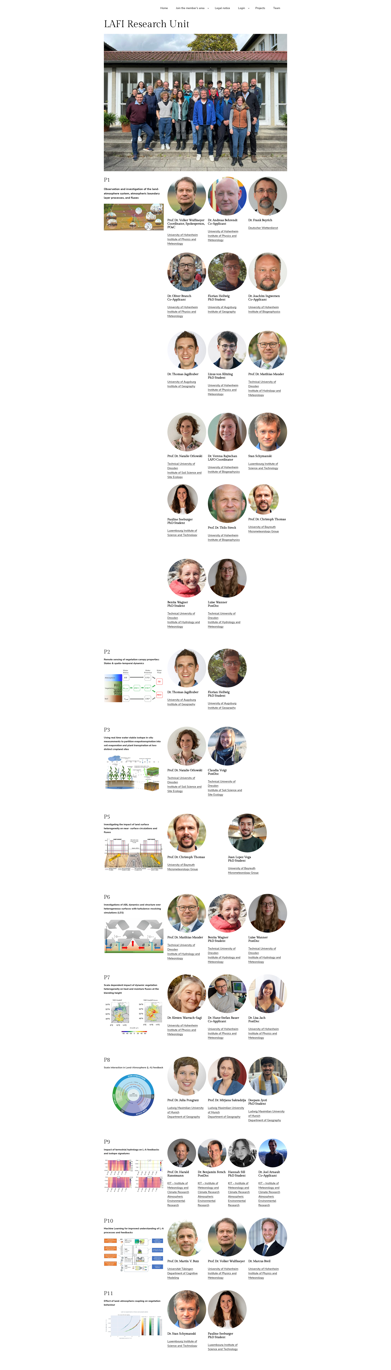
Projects (260, 8)
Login (241, 8)
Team (276, 8)
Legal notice (222, 8)
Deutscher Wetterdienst (263, 228)
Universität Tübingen (180, 1269)
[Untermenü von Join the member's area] (208, 8)
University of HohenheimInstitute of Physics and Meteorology (182, 239)
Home (164, 8)
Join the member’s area (190, 8)
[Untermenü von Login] (249, 8)
